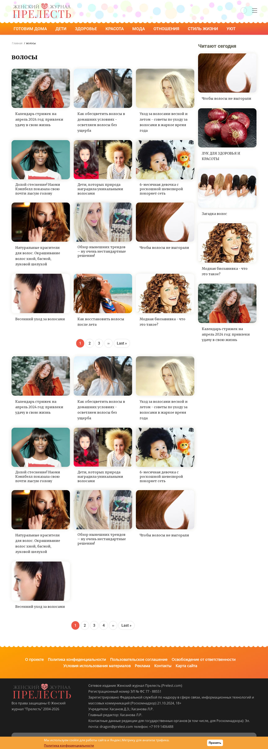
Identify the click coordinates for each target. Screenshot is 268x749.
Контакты (162, 665)
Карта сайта (186, 665)
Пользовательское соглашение (139, 659)
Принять (215, 742)
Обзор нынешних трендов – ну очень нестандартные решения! (101, 251)
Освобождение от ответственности (204, 659)
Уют (232, 28)
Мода (139, 28)
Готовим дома (31, 28)
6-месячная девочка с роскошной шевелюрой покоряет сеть (161, 188)
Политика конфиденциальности (77, 659)
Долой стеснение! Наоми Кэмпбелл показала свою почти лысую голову (37, 188)
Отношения (166, 28)
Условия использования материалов (97, 665)
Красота (115, 28)
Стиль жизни (203, 28)
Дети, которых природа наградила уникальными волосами (100, 188)
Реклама (142, 665)
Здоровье (86, 28)
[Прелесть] (42, 4)
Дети (61, 28)
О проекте (34, 659)
